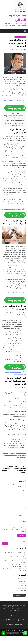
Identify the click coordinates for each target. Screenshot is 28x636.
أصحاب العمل (22, 581)
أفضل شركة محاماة (19, 453)
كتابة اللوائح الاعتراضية (20, 585)
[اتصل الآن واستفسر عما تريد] (3, 633)
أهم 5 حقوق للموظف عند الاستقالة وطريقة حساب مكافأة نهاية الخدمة (15, 565)
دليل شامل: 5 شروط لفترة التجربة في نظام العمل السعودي (15, 553)
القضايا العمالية (22, 583)
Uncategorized (22, 579)
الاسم (24, 508)
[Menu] (25, 31)
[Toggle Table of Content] (22, 113)
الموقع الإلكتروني (22, 521)
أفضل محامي (13, 453)
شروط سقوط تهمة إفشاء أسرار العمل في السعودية (14, 121)
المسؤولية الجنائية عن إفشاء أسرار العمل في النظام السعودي (13, 117)
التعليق (24, 490)
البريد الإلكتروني (22, 515)
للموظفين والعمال (21, 588)
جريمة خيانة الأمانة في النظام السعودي (11, 209)
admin (24, 49)
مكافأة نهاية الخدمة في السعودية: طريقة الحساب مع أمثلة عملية (14, 569)
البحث (24, 541)
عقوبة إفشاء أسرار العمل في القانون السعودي (13, 115)
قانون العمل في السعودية (18, 455)
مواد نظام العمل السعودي (19, 590)
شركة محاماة (8, 453)
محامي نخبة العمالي (10, 630)
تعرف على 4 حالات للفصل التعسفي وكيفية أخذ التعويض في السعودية (14, 561)
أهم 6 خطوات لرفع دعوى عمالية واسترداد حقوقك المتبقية (16, 557)
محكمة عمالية (20, 457)
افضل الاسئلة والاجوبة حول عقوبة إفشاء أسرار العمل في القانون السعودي (13, 124)
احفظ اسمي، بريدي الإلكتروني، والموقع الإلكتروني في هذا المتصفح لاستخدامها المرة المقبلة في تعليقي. (15, 529)
